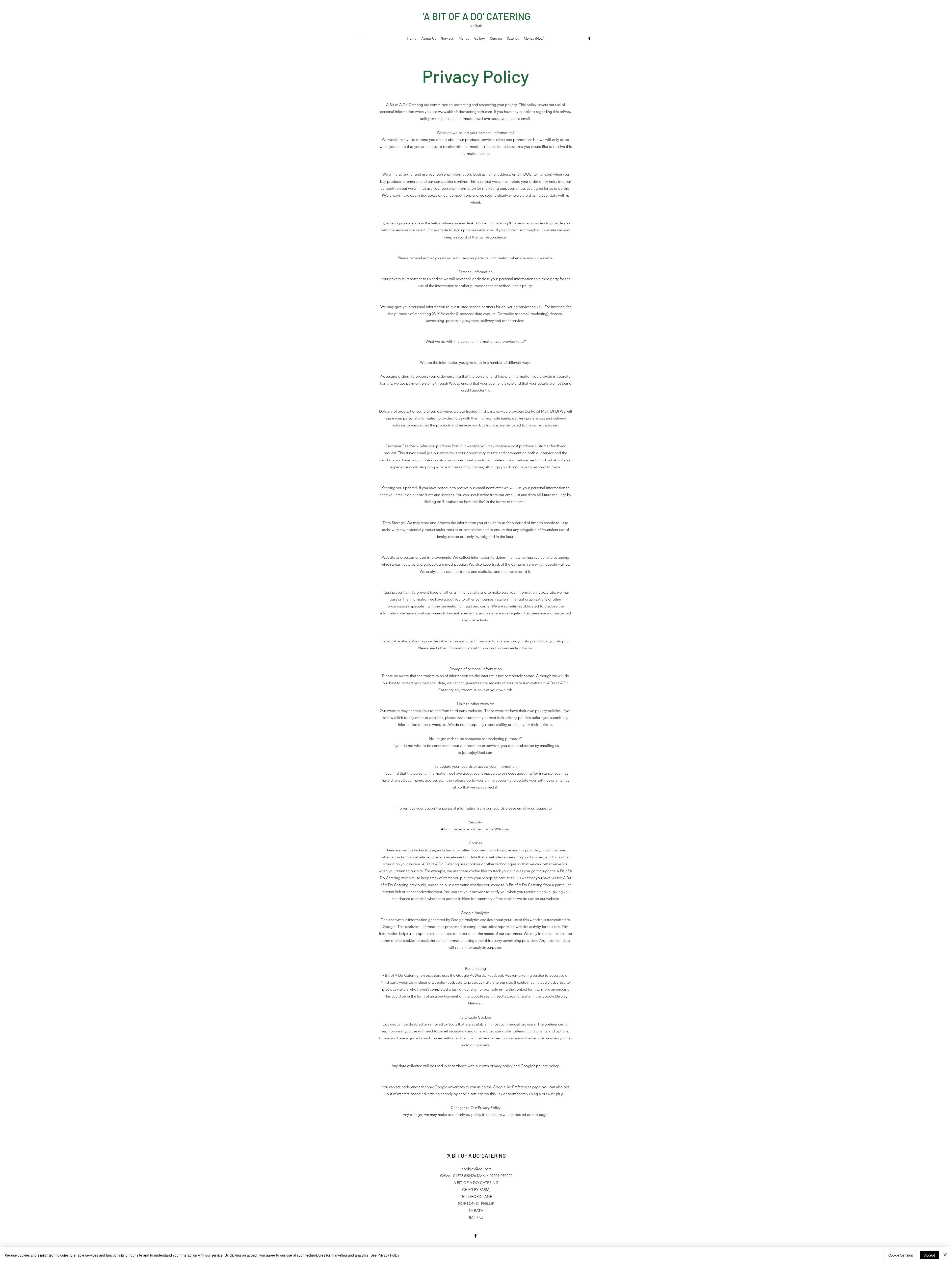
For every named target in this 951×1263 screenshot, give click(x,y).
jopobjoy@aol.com (477, 752)
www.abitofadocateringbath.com (465, 111)
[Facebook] (589, 38)
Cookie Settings (900, 1255)
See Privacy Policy (384, 1255)
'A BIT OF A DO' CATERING (476, 16)
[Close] (945, 1255)
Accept (929, 1255)
